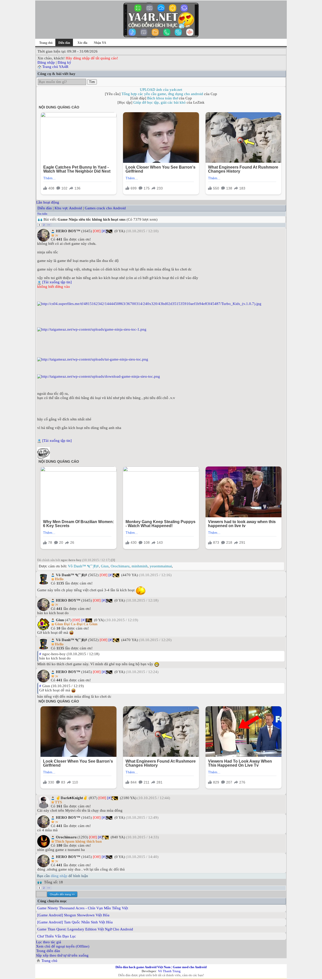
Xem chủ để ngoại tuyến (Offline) (62, 946)
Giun (105, 566)
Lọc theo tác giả (48, 942)
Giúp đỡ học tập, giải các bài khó (159, 102)
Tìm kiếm (42, 213)
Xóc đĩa (82, 43)
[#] (104, 231)
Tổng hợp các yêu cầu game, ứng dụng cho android (162, 94)
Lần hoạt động (47, 202)
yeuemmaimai (161, 566)
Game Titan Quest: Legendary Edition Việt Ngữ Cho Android (85, 929)
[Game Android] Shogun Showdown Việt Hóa (73, 915)
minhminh (140, 566)
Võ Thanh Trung (169, 971)
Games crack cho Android (105, 208)
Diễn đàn (44, 208)
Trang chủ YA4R (55, 67)
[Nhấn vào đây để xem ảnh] (161, 304)
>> (48, 224)
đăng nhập (59, 876)
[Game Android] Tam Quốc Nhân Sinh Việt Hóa (75, 922)
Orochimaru (120, 566)
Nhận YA (100, 43)
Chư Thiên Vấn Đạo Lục (56, 936)
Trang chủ (46, 43)
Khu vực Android (68, 208)
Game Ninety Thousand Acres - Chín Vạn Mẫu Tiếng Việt (82, 908)
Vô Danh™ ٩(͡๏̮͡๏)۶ (83, 566)
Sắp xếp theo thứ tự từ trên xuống (62, 955)
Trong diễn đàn (48, 951)
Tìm (92, 82)
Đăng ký (64, 62)
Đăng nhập (46, 62)
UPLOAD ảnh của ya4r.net (161, 90)
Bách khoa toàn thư (162, 98)
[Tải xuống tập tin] (57, 282)
